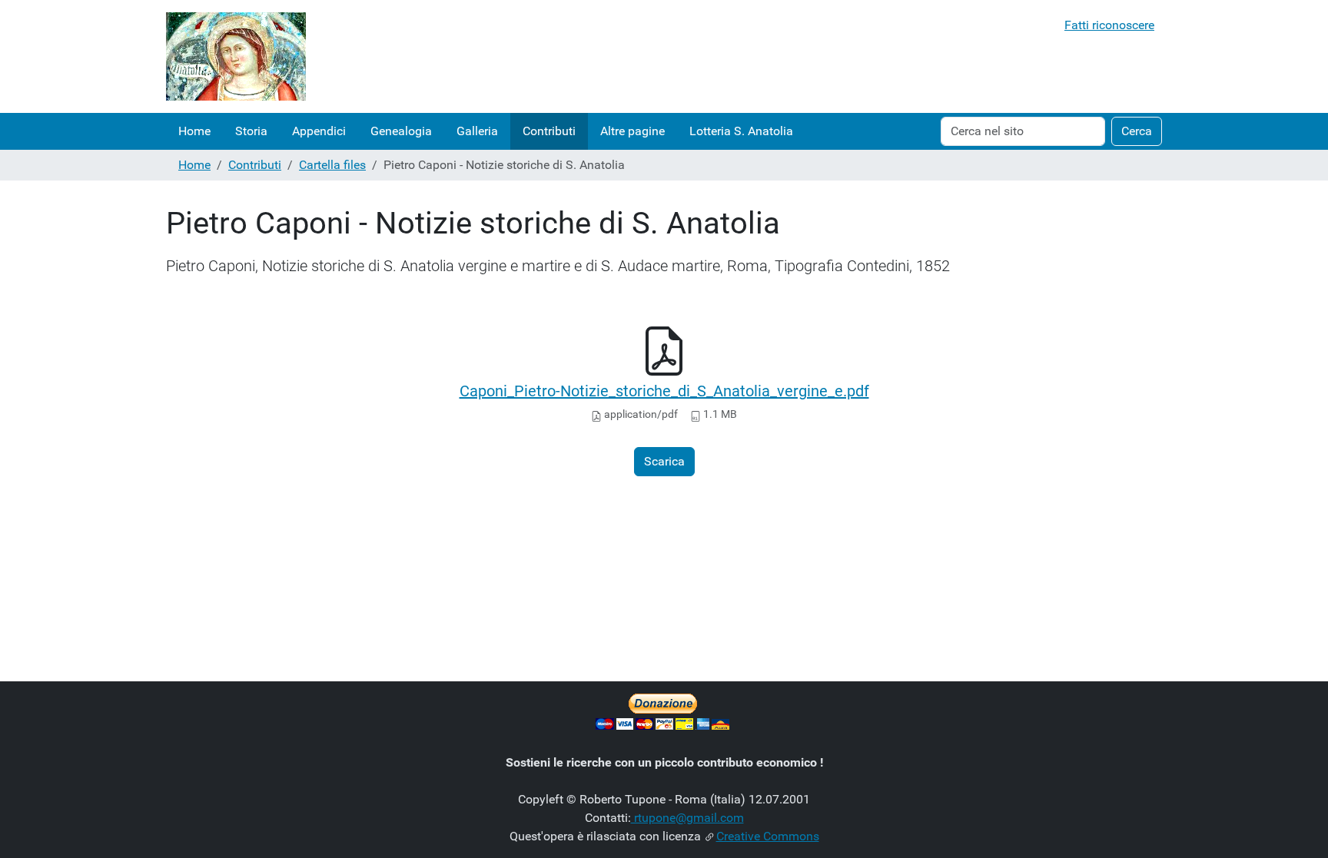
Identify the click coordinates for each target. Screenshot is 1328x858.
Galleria (477, 131)
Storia (251, 131)
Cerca (1136, 131)
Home (194, 131)
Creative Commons (767, 836)
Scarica (664, 461)
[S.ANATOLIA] (236, 56)
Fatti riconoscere (1109, 25)
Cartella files (332, 164)
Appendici (319, 131)
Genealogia (401, 131)
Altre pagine (632, 131)
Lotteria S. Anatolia (741, 131)
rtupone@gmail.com (687, 817)
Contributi (549, 131)
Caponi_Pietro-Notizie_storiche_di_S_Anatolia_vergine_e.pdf (664, 391)
